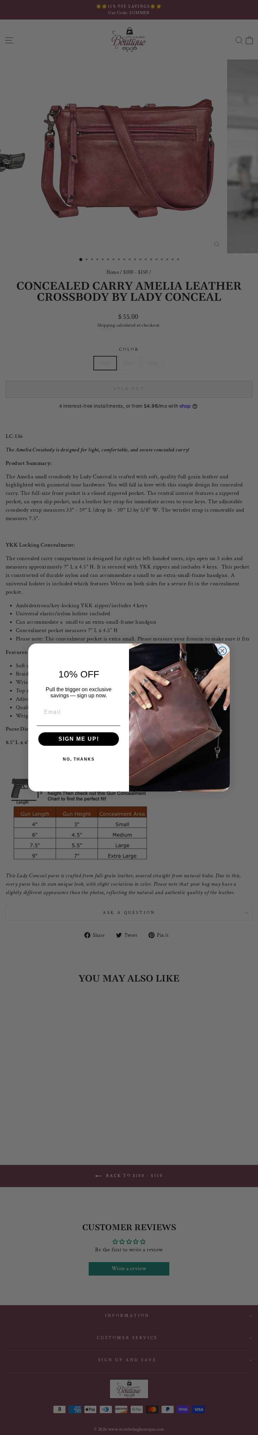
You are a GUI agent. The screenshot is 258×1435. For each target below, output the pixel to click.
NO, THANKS (79, 759)
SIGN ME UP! (78, 739)
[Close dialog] (222, 651)
